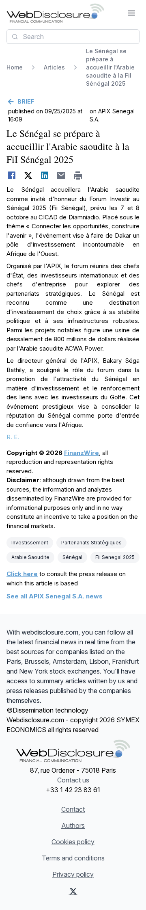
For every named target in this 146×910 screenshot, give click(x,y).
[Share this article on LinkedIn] (45, 175)
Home (14, 67)
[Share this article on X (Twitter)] (28, 175)
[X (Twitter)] (73, 891)
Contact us (73, 780)
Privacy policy (73, 874)
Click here (22, 574)
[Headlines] (55, 13)
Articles (54, 67)
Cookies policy (73, 842)
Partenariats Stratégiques (91, 543)
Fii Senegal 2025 (115, 557)
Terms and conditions (73, 858)
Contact (73, 809)
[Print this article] (78, 175)
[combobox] (73, 36)
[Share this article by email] (61, 175)
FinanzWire (81, 453)
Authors (73, 825)
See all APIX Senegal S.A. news (54, 596)
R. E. (12, 437)
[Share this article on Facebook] (11, 175)
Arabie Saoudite (30, 557)
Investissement (29, 543)
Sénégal (72, 557)
